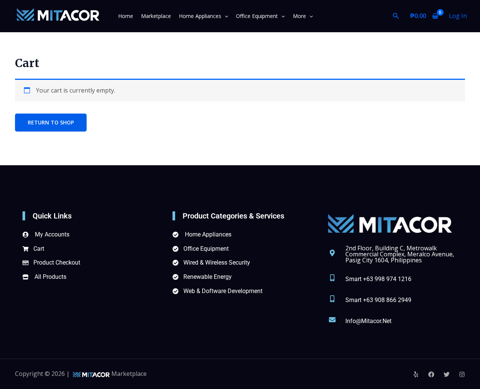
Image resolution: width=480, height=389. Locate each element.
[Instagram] (462, 374)
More (299, 15)
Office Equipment (257, 15)
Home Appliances (200, 15)
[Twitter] (447, 374)
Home (125, 15)
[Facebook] (431, 374)
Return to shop (51, 122)
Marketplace (156, 15)
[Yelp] (416, 374)
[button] (224, 15)
